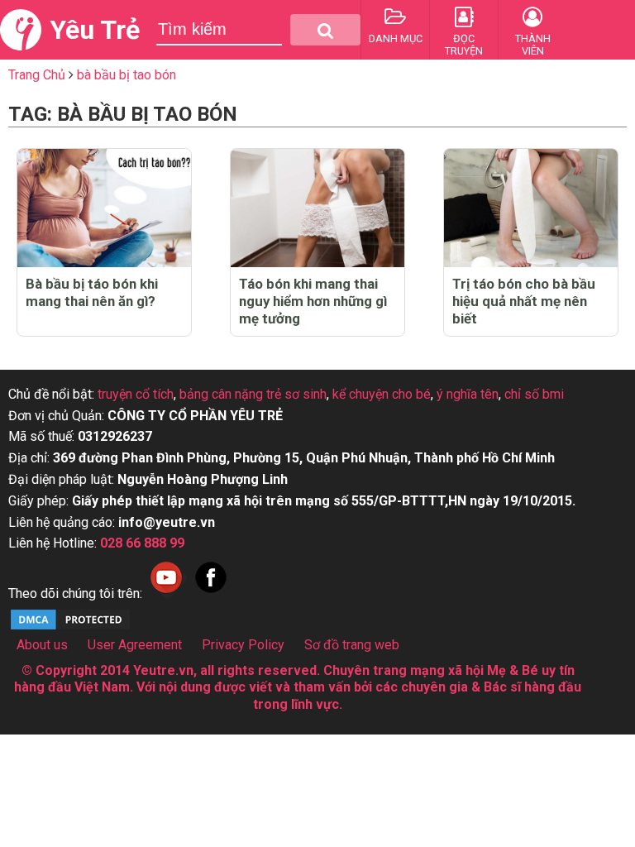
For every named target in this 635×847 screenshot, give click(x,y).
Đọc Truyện (464, 44)
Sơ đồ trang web (351, 645)
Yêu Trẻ (95, 29)
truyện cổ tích (136, 394)
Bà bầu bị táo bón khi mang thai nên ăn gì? (92, 292)
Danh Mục (396, 38)
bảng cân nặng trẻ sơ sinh (253, 394)
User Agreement (135, 645)
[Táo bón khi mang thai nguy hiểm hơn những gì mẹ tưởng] (317, 208)
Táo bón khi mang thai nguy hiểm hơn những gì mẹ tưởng (313, 301)
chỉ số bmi (534, 394)
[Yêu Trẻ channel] (166, 593)
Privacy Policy (243, 645)
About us (42, 645)
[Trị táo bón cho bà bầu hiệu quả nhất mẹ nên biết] (531, 208)
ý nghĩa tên (468, 394)
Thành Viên (533, 44)
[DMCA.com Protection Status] (70, 627)
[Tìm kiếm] (325, 29)
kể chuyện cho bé (381, 394)
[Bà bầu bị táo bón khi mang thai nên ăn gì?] (104, 208)
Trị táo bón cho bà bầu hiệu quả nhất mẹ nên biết (523, 301)
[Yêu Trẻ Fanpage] (211, 593)
